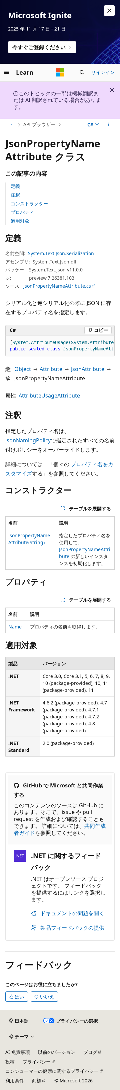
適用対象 (20, 221)
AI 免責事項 (17, 1052)
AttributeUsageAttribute (49, 395)
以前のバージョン (56, 1052)
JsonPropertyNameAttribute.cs (57, 286)
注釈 (15, 194)
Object (22, 369)
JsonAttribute (87, 369)
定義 (15, 186)
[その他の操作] (109, 124)
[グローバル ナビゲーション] (6, 72)
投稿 (10, 1061)
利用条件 (14, 1080)
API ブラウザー (39, 124)
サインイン (103, 72)
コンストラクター (29, 203)
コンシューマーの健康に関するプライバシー (52, 1071)
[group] (60, 345)
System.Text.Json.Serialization (61, 253)
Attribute (51, 369)
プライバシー (37, 1061)
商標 (36, 1080)
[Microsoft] (60, 72)
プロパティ (22, 212)
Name (15, 626)
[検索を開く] (82, 72)
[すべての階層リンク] (11, 124)
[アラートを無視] (109, 10)
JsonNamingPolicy (28, 440)
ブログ (90, 1052)
